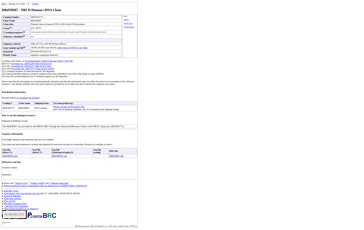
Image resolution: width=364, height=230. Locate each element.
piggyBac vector (11, 191)
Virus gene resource (12, 198)
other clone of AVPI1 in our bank (72, 47)
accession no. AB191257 (23, 66)
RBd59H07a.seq (10, 156)
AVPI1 (35, 4)
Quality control (37, 183)
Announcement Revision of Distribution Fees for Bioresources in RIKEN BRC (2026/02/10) (45, 186)
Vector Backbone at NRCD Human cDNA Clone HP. (49, 61)
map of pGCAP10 (45, 68)
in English (34, 98)
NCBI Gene (128, 23)
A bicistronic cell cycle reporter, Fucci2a (22, 193)
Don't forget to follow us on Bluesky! (21, 209)
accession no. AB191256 (23, 63)
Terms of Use (21, 183)
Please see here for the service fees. (69, 107)
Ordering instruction (59, 183)
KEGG (126, 20)
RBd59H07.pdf (116, 156)
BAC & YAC (10, 201)
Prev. (4, 4)
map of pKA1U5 (43, 63)
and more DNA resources (16, 206)
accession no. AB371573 (24, 68)
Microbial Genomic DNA (15, 203)
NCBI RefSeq (129, 27)
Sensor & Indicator (12, 196)
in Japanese (22, 98)
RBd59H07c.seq (59, 156)
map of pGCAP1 (43, 66)
